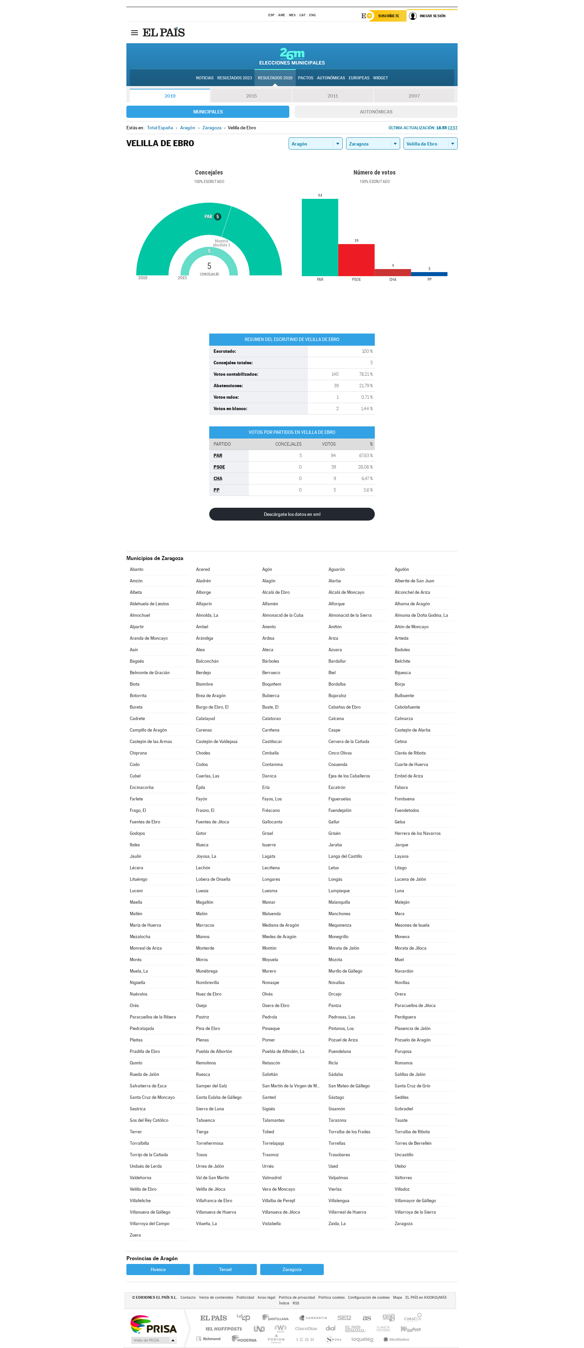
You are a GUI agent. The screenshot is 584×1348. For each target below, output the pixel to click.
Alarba (334, 580)
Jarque (401, 844)
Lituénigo (138, 879)
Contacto (188, 1297)
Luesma (269, 890)
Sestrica (138, 1108)
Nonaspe (270, 982)
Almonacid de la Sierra (350, 615)
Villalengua (338, 1200)
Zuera (135, 1235)
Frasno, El (205, 810)
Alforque (336, 603)
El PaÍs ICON (304, 1338)
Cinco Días (305, 1328)
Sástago (336, 1097)
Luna (399, 890)
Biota (135, 684)
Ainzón (136, 580)
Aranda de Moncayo (149, 638)
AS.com (364, 1318)
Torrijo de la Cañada (149, 1154)
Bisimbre (204, 684)
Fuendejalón (339, 810)
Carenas (204, 730)
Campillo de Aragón (148, 730)
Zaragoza (404, 1223)
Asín (134, 649)
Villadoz (402, 1189)
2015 (251, 96)
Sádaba (335, 1074)
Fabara (401, 787)
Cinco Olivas (340, 753)
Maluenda (271, 913)
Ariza (333, 638)
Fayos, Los (272, 798)
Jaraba (335, 844)
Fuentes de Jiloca (212, 821)
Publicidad (245, 1297)
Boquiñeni (271, 684)
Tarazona (337, 1120)
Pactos (305, 78)
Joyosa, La (206, 856)
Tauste (401, 1120)
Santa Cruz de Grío (412, 1085)
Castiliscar (272, 741)
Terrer (136, 1131)
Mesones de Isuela (412, 925)
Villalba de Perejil (278, 1200)
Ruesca (203, 1074)
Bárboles (270, 661)
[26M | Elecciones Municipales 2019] (292, 56)
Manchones (339, 913)
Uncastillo (404, 1154)
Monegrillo (338, 936)
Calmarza (404, 718)
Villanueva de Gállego (150, 1212)
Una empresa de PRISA (153, 1323)
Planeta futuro (380, 1328)
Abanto (136, 569)
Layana (402, 856)
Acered (203, 569)
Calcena (336, 718)
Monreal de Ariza (146, 948)
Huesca (158, 1269)
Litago (401, 867)
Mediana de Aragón (280, 925)
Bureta (136, 707)
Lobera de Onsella (213, 879)
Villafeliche (140, 1200)
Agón (267, 569)
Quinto (136, 1062)
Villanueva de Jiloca (281, 1212)
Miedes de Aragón (279, 936)
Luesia (202, 890)
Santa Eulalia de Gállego (219, 1097)
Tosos (201, 1154)
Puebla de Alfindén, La (283, 1051)
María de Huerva (145, 925)
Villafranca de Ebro (214, 1200)
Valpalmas (338, 1177)
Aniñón (335, 626)
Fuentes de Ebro (145, 821)
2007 (414, 96)
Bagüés (137, 661)
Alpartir (137, 626)
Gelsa (400, 821)
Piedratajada (142, 1028)
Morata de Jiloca (411, 948)
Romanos (404, 1062)
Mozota (335, 959)
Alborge (203, 592)
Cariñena (270, 730)
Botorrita (138, 695)
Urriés (268, 1166)
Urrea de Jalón (210, 1166)
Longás (335, 879)
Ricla (333, 1062)
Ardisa (268, 638)
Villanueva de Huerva (216, 1212)
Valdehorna (140, 1177)
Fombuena (405, 798)
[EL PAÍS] (165, 32)
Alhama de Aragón (412, 603)
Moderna (242, 1338)
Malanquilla (339, 902)
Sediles (402, 1097)
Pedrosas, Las (341, 1017)
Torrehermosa (209, 1143)
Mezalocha (140, 936)
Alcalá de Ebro (276, 592)
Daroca (269, 775)
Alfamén (270, 603)
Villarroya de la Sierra (415, 1212)
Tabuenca (205, 1120)
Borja (400, 684)
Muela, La (139, 971)
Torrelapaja (273, 1143)
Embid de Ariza (409, 775)
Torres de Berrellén (413, 1143)
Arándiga (204, 638)
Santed (269, 1097)
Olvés (267, 994)
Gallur (334, 821)
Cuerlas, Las (207, 775)
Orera (400, 994)
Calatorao (271, 718)
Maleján (402, 902)
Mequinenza (339, 925)
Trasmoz (270, 1154)
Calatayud (205, 718)
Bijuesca (403, 672)
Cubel (135, 775)
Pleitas (136, 1039)
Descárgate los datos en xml (292, 514)
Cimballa (270, 753)
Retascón (271, 1062)
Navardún (404, 971)
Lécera (136, 867)
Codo (135, 764)
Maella (136, 902)
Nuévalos (138, 994)
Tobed (268, 1131)
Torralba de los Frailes (349, 1131)
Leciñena (271, 867)
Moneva (402, 936)
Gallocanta (272, 821)
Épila (200, 787)
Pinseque (271, 1028)
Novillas (402, 982)
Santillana (277, 1318)
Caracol (411, 1318)
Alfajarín (204, 603)
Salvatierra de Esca (148, 1085)
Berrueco (271, 672)
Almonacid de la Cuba (282, 615)
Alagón (268, 580)
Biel (332, 672)
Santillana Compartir (313, 1318)
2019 (170, 96)
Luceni (136, 890)
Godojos (137, 833)
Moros (202, 959)
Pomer (268, 1039)
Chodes (203, 753)
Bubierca (270, 695)
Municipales (208, 111)
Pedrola (269, 1017)
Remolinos (206, 1062)
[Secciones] (134, 32)
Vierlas (335, 1189)
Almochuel (140, 615)
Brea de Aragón (211, 695)
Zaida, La (337, 1223)
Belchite (402, 661)
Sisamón (336, 1108)
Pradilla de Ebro (145, 1051)
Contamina (272, 764)
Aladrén (203, 580)
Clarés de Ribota (410, 753)
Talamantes (273, 1120)
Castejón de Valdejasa (217, 741)
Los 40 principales (246, 1318)
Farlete (136, 798)
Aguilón (402, 569)
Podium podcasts (275, 1338)
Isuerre (269, 844)
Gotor (201, 833)
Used (333, 1166)
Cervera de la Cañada (348, 741)
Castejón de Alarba (413, 730)
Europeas (359, 78)
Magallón (204, 902)
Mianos (203, 936)
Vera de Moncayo (278, 1189)
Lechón (203, 867)
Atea (200, 649)
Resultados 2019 (275, 78)
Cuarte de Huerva (411, 764)
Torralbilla (139, 1143)
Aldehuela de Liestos (149, 603)
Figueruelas (339, 798)
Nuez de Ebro (208, 994)
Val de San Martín (212, 1177)
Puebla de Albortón (214, 1051)
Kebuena (405, 1328)
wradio (279, 1328)
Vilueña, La (206, 1223)
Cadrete (137, 718)
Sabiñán (270, 1074)
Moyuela (270, 959)
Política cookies (331, 1297)
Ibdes (135, 844)
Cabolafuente (407, 707)
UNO (260, 1328)
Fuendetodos (407, 810)
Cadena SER (342, 1318)
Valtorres (403, 1177)
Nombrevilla (207, 982)
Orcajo (334, 994)
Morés (136, 959)
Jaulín (135, 856)
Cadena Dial (330, 1328)
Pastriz (202, 1017)
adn (386, 1318)
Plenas (202, 1039)
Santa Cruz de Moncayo (152, 1097)
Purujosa (403, 1051)
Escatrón (336, 787)
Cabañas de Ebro (344, 707)
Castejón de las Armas (151, 741)
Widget (380, 78)
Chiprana (138, 753)
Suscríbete (388, 16)
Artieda (402, 638)
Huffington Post (222, 1328)
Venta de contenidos (216, 1297)
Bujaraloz (337, 695)
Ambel (202, 626)
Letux (333, 867)
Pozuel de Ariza (343, 1039)
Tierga (202, 1131)
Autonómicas (376, 111)
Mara (400, 913)
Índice (284, 1303)
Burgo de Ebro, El (212, 707)
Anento (269, 626)
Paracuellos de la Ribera (153, 1017)
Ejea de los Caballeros (349, 775)
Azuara (335, 649)
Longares (271, 879)
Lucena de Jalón (410, 879)
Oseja (201, 1005)
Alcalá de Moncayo (346, 592)
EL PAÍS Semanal (355, 1328)
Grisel (267, 833)
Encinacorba (142, 787)
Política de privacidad (297, 1297)
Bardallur (337, 661)
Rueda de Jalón (144, 1074)
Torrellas (336, 1143)
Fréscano (271, 810)
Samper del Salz (211, 1085)
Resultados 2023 (234, 78)
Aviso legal (266, 1297)
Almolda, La (207, 615)
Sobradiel (404, 1108)
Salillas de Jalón (410, 1074)
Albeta (136, 592)
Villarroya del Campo (149, 1223)
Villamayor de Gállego (415, 1200)
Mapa (397, 1297)
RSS (296, 1303)
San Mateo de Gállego (349, 1085)
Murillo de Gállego (345, 971)
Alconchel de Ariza (412, 592)
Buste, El (270, 707)
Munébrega (207, 971)
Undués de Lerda (146, 1166)
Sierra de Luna (210, 1108)
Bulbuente (404, 695)
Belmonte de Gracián (150, 672)
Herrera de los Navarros (418, 833)
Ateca (267, 649)
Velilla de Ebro (143, 1189)
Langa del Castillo (345, 856)
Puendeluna (339, 1051)
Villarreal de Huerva (347, 1212)
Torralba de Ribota (412, 1131)
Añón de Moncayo (412, 626)
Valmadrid (272, 1177)
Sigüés (268, 1108)
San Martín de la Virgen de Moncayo (292, 1085)
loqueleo (363, 1338)
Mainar (268, 902)
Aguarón (336, 569)
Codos (202, 764)
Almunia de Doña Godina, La (421, 615)
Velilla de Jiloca (210, 1189)
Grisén (334, 833)
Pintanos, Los (341, 1028)
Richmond (209, 1338)
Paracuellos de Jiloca (415, 1005)
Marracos (205, 925)
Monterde (205, 948)
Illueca (202, 844)
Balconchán (207, 661)
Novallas (336, 982)
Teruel (225, 1269)
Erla (266, 787)
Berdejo (203, 672)
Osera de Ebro (275, 1005)
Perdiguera (405, 1017)
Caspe (334, 730)
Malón (202, 913)
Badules (402, 649)
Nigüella (137, 982)
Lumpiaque (339, 890)
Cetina (401, 741)
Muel (399, 959)
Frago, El (138, 810)
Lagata (268, 856)
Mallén (136, 913)
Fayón (201, 798)
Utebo (400, 1166)
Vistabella (271, 1223)
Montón (269, 948)
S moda (333, 1338)
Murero (269, 971)
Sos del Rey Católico (149, 1120)
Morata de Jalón (343, 948)
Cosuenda (337, 764)
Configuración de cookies (369, 1297)
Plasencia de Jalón (413, 1028)
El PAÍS (213, 1318)
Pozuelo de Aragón (413, 1039)
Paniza (334, 1005)
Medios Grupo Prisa (153, 1340)
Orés (134, 1005)
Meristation (395, 1338)
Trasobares (339, 1154)
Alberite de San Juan (414, 580)
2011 (332, 96)
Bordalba (337, 684)
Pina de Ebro (208, 1028)
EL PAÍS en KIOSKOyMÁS (426, 1297)
